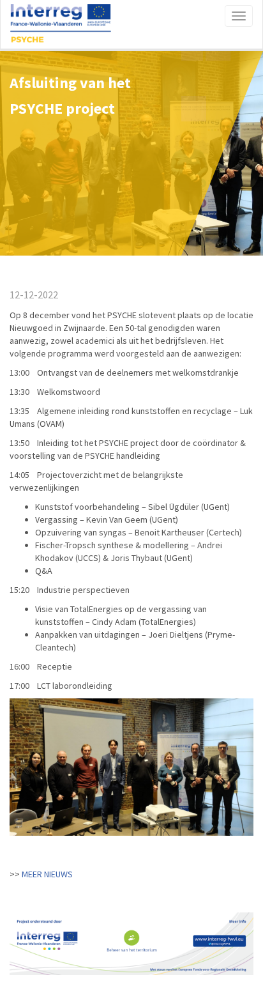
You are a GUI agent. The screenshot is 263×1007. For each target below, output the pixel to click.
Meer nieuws (47, 874)
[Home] (61, 24)
